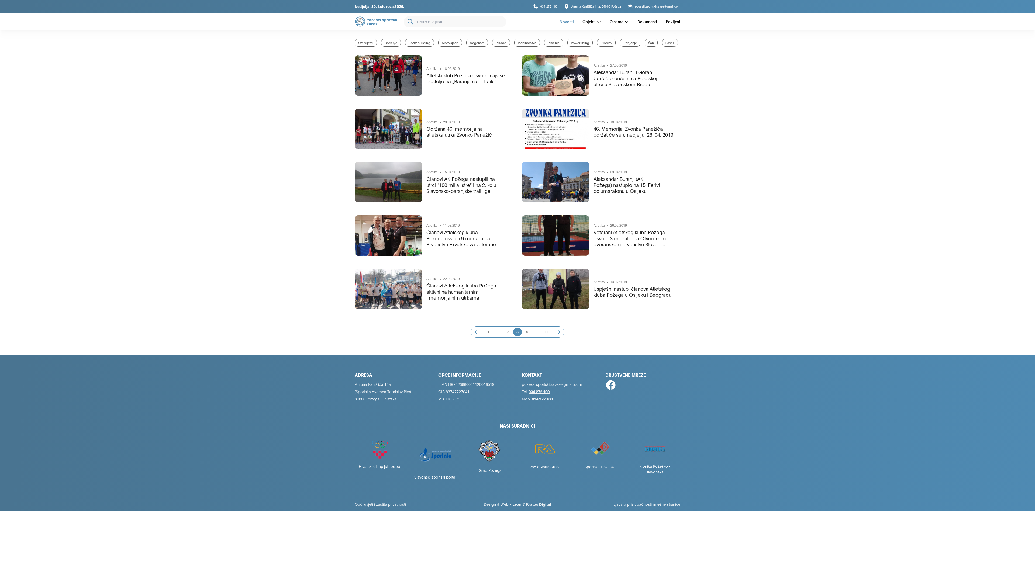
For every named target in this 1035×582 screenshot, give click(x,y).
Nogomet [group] (477, 43)
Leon (517, 504)
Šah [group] (651, 43)
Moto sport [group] (450, 43)
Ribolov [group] (606, 43)
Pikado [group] (501, 43)
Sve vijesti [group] (365, 43)
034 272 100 (539, 391)
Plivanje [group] (554, 43)
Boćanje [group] (391, 43)
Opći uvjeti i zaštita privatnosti (380, 504)
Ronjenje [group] (630, 43)
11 (546, 331)
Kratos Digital (538, 504)
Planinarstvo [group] (527, 43)
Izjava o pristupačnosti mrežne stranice (646, 504)
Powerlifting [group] (580, 43)
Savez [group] (670, 43)
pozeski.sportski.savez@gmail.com (552, 384)
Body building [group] (419, 43)
